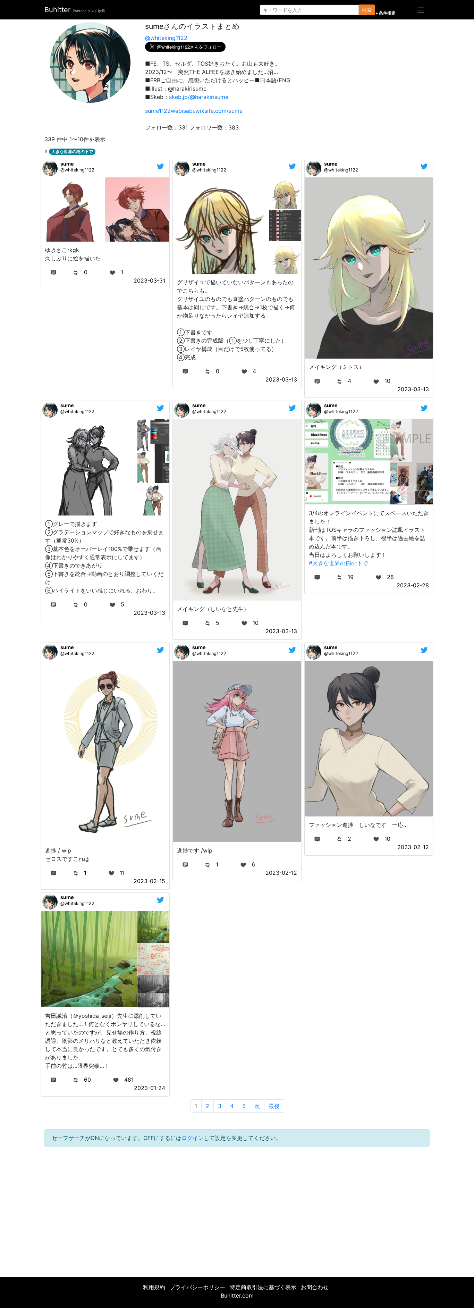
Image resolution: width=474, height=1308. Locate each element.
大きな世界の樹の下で (72, 151)
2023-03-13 (281, 379)
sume (67, 164)
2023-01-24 (149, 1087)
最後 (274, 1105)
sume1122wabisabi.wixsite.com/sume (194, 110)
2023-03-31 (149, 280)
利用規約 (154, 1287)
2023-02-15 (149, 881)
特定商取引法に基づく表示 (263, 1287)
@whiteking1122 (166, 37)
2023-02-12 (281, 872)
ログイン (192, 1137)
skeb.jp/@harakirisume (198, 96)
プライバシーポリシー (197, 1287)
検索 (367, 10)
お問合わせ (315, 1287)
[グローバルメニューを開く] (421, 10)
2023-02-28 (413, 585)
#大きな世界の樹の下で (338, 563)
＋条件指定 (385, 13)
